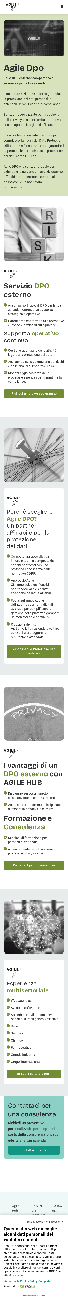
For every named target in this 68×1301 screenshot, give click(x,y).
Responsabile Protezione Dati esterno (34, 651)
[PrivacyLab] (27, 1286)
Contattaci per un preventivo (34, 865)
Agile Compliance (38, 1213)
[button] (62, 9)
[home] (12, 7)
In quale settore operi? (34, 1073)
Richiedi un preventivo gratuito (34, 393)
